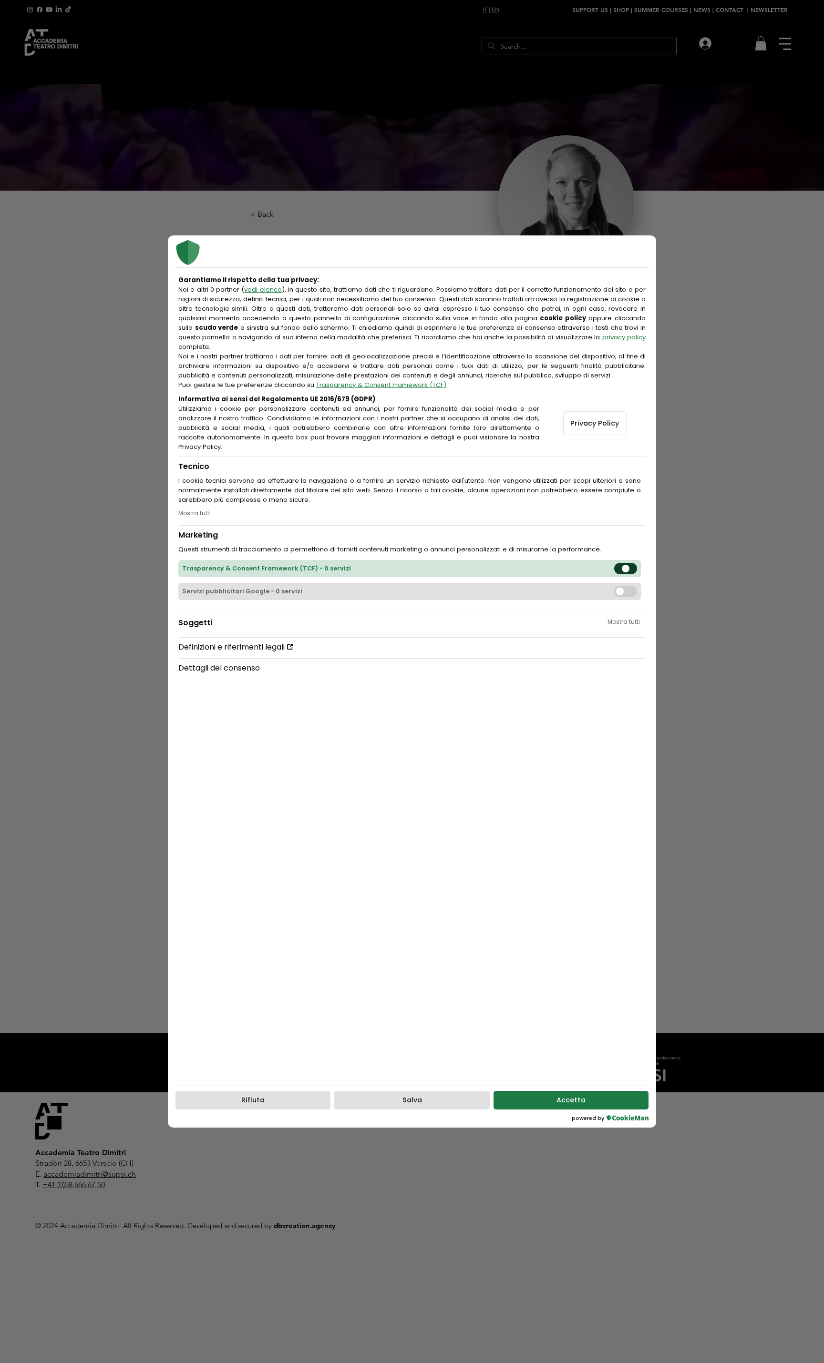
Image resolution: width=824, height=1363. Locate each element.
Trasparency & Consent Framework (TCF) (381, 384)
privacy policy (624, 337)
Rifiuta (253, 1100)
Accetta (571, 1100)
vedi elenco (262, 289)
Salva (412, 1100)
